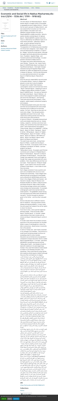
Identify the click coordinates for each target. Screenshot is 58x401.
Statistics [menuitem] (37, 3)
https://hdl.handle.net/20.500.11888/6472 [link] (32, 385)
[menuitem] (28, 3)
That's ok (4, 398)
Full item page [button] (26, 394)
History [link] (37, 8)
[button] (4, 3)
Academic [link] (10, 8)
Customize (16, 398)
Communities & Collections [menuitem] (15, 3)
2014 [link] (2, 43)
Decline (9, 398)
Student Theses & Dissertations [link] (22, 8)
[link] (9, 37)
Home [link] (4, 8)
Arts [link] (32, 8)
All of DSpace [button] (28, 3)
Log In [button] (53, 3)
